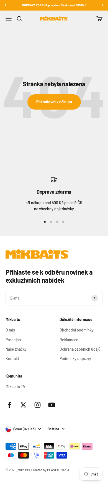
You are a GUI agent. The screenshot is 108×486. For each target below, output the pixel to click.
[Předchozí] (5, 5)
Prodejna (13, 339)
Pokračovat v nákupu (54, 101)
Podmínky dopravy (75, 358)
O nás (10, 330)
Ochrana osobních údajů (80, 349)
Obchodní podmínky (77, 330)
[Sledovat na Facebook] (9, 405)
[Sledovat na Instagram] (37, 405)
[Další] (103, 5)
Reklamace (69, 339)
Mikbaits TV (15, 386)
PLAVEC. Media (58, 470)
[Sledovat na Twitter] (23, 405)
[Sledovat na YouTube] (51, 405)
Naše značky (16, 349)
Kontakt (12, 358)
